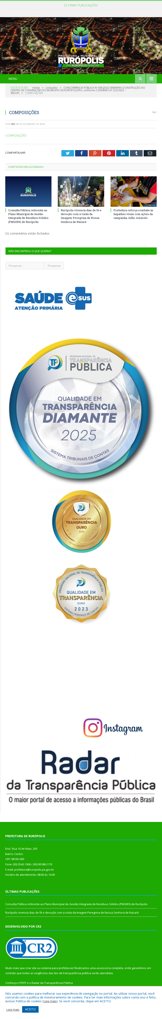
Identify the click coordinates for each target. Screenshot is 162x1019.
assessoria (103, 968)
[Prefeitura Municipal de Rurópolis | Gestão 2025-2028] (81, 46)
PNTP (23, 983)
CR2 (13, 124)
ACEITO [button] (30, 1009)
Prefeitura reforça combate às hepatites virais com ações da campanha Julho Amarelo (133, 214)
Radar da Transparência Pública (52, 983)
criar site (31, 968)
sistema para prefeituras (57, 968)
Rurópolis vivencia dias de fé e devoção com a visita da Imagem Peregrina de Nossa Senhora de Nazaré (81, 216)
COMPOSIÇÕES (16, 135)
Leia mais (50, 1001)
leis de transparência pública (72, 973)
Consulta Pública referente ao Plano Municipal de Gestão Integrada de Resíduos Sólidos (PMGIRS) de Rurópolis (81, 10)
